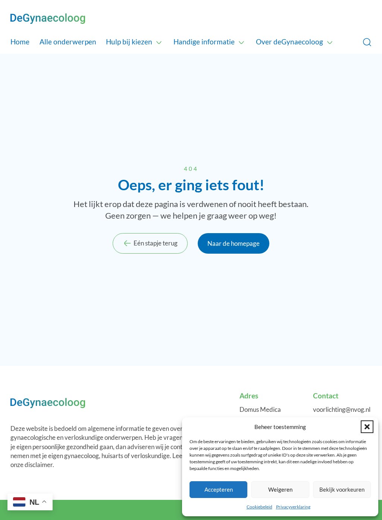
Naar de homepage (233, 243)
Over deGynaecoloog (289, 41)
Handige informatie (204, 41)
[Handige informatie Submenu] (241, 42)
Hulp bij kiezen (129, 41)
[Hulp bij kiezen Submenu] (158, 42)
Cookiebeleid (259, 507)
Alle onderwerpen (68, 41)
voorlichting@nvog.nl (341, 409)
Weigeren (280, 489)
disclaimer (39, 465)
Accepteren (218, 489)
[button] (367, 426)
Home (19, 41)
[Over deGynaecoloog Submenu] (329, 42)
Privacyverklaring (293, 507)
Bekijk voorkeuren (341, 489)
